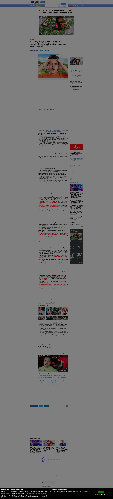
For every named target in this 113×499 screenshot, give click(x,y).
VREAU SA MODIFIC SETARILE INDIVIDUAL (100, 494)
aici (6, 495)
